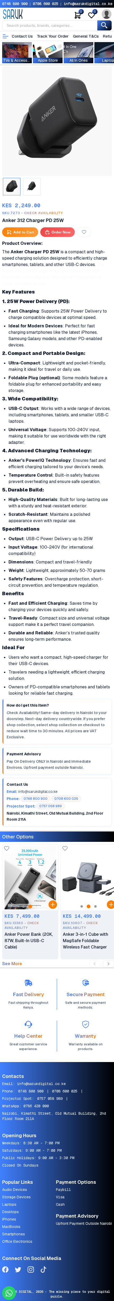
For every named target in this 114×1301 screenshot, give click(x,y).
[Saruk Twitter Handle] (18, 1270)
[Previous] (94, 963)
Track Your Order (53, 36)
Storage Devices (16, 1197)
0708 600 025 (45, 3)
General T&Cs (86, 36)
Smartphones (13, 1234)
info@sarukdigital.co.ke (88, 3)
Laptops (9, 1204)
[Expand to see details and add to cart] (53, 904)
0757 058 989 (50, 1098)
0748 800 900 (15, 3)
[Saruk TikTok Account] (43, 1270)
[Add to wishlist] (6, 848)
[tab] (11, 186)
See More (12, 963)
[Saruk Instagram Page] (31, 1270)
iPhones (9, 1219)
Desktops (10, 1211)
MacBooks (11, 1226)
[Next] (108, 963)
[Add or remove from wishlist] (84, 232)
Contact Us (22, 36)
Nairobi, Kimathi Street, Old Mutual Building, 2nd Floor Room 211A (54, 1116)
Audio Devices (14, 1189)
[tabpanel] (57, 121)
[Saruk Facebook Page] (5, 1270)
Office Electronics (17, 1241)
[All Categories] (5, 36)
